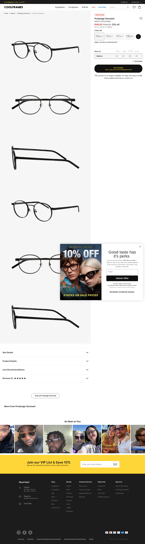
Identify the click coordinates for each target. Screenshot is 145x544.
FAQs (99, 490)
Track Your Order (84, 490)
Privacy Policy (30, 539)
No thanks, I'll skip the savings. (122, 292)
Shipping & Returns (85, 493)
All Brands (69, 511)
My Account (135, 2)
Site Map (91, 539)
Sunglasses (73, 7)
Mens (53, 497)
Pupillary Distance (104, 497)
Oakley (68, 508)
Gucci (68, 504)
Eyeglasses (60, 7)
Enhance (69, 500)
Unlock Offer (122, 278)
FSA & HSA (101, 493)
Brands (85, 7)
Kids (52, 504)
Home (6, 13)
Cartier (68, 486)
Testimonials (119, 493)
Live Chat (102, 7)
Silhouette (69, 497)
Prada (68, 490)
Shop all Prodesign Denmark (45, 396)
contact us (128, 78)
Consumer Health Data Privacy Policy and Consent (49, 539)
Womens (54, 500)
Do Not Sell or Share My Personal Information (75, 539)
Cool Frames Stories (122, 490)
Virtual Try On (55, 508)
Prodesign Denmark (23, 13)
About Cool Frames (121, 486)
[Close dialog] (140, 246)
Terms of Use (21, 539)
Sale (93, 7)
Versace (69, 493)
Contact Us (124, 2)
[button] (29, 439)
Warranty (82, 497)
